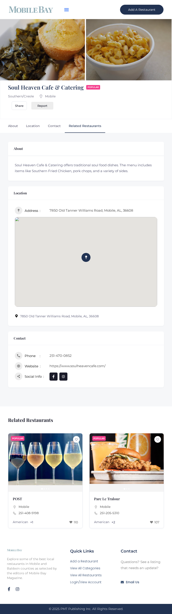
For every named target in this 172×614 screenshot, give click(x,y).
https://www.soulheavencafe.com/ (77, 366)
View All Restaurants (86, 575)
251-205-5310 (109, 513)
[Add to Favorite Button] (76, 439)
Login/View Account (85, 582)
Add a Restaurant (84, 561)
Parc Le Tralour (107, 498)
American (20, 522)
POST (17, 498)
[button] (66, 9)
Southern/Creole (21, 96)
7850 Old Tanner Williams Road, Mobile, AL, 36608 (91, 210)
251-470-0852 (60, 355)
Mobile (50, 96)
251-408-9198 (29, 513)
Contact (54, 126)
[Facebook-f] (9, 589)
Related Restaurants (85, 126)
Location (33, 126)
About (13, 126)
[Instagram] (17, 589)
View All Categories (85, 568)
